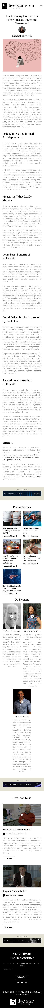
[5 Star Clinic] (22, 1002)
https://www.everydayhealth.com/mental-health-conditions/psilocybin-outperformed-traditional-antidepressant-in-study (21, 457)
